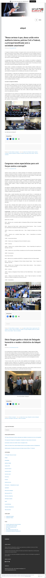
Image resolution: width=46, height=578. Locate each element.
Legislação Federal (9, 517)
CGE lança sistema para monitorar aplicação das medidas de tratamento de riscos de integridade (23, 437)
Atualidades (7, 460)
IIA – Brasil (8, 528)
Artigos (6, 457)
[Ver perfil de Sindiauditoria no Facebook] (5, 561)
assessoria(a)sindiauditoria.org (10, 569)
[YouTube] (9, 561)
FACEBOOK (7, 539)
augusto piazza (35, 328)
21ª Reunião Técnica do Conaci (10, 454)
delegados (30, 329)
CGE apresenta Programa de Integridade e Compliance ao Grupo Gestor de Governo (20, 440)
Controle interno (8, 471)
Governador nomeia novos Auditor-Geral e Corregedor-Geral (16, 442)
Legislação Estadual (10, 516)
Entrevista (7, 476)
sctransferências (8, 504)
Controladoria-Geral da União (11, 525)
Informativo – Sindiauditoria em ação (12, 485)
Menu (40, 19)
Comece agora (32, 1)
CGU (38, 328)
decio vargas (25, 417)
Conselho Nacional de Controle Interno (13, 524)
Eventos (10, 151)
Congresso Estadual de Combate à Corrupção (16, 153)
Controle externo (8, 468)
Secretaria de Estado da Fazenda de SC (13, 531)
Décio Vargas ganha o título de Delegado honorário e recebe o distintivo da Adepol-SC (23, 342)
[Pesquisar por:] (23, 429)
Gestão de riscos (8, 482)
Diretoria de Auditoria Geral (11, 527)
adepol (24, 151)
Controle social (8, 474)
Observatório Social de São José (12, 529)
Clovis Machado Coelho (30, 151)
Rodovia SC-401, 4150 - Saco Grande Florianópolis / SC (15, 568)
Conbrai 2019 (7, 465)
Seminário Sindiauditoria (9, 506)
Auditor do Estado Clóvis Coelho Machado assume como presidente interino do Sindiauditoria (22, 445)
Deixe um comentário (17, 330)
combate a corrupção (8, 329)
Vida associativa (8, 509)
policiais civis (34, 329)
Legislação (7, 487)
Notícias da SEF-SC (8, 493)
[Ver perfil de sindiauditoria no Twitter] (6, 561)
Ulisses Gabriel (31, 153)
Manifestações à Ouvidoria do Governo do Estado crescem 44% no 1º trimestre (20, 448)
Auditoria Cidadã (8, 463)
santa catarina (26, 153)
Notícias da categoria (15, 151)
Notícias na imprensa (9, 495)
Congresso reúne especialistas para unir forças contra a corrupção (22, 164)
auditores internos (29, 328)
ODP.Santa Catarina (8, 498)
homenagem (11, 418)
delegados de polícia (31, 417)
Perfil (6, 501)
